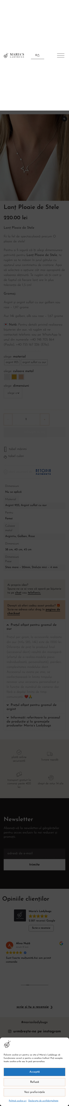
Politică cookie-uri (17, 1101)
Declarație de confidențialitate (43, 1101)
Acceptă (34, 1072)
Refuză (34, 1082)
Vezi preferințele (34, 1092)
